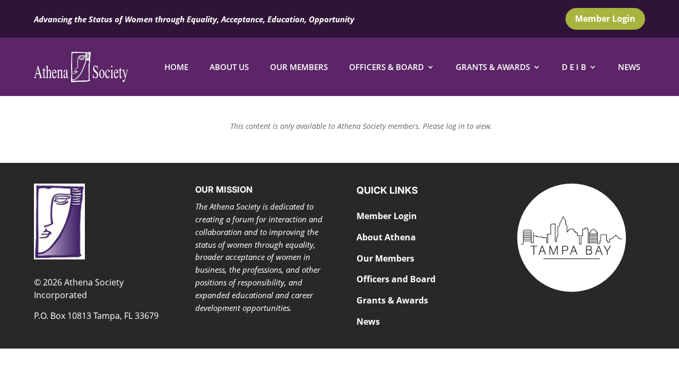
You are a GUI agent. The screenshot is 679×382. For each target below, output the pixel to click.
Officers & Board (386, 67)
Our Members (299, 67)
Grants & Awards (493, 67)
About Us (229, 67)
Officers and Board (396, 279)
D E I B (574, 67)
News (629, 67)
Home (176, 67)
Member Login (605, 18)
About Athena (386, 237)
